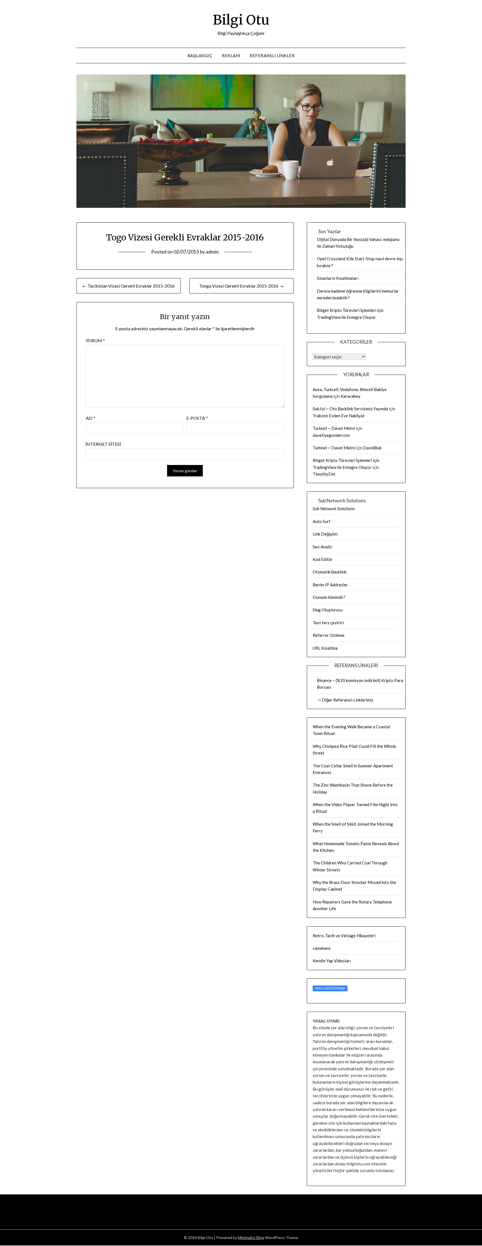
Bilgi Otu (241, 19)
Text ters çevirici (328, 622)
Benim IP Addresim (330, 584)
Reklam (231, 55)
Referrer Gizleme (328, 635)
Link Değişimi (325, 533)
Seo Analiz (322, 546)
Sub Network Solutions (334, 508)
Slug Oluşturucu (328, 609)
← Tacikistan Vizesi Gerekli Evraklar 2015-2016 (128, 285)
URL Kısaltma (325, 647)
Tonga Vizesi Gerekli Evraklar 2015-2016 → (241, 285)
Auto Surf (322, 521)
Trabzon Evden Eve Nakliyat (339, 415)
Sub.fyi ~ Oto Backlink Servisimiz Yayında (350, 408)
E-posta (197, 418)
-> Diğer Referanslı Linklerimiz (345, 699)
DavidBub (372, 447)
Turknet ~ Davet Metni (334, 428)
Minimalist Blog (251, 1237)
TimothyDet (324, 473)
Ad (90, 418)
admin (212, 252)
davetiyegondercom (331, 435)
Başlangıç (200, 55)
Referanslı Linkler (272, 55)
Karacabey (350, 396)
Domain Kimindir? (329, 597)
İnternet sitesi (103, 444)
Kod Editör (323, 559)
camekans (322, 948)
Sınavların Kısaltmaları (337, 278)
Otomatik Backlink (329, 571)
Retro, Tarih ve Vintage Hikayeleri (344, 935)
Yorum (95, 340)
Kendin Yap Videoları (332, 960)
